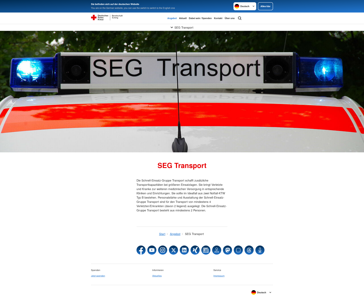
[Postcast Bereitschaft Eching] (259, 250)
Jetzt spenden (98, 275)
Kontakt (218, 18)
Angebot (172, 18)
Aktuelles (157, 275)
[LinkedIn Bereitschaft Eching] (184, 250)
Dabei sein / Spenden (200, 18)
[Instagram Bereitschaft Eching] (162, 250)
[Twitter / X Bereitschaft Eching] (173, 250)
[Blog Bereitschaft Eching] (205, 250)
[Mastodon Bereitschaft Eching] (227, 250)
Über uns (230, 18)
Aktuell (183, 18)
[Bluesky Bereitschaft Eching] (238, 250)
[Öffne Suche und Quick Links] (239, 18)
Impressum (219, 275)
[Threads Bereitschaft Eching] (249, 250)
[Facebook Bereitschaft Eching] (141, 250)
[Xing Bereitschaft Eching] (195, 250)
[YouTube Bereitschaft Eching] (151, 250)
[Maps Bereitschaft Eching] (216, 250)
